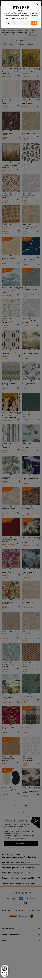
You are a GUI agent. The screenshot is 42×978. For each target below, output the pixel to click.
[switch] (5, 975)
